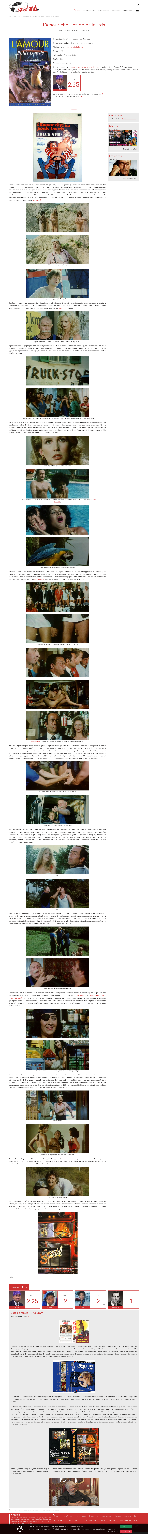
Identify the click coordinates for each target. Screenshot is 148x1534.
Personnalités (89, 11)
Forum (103, 1520)
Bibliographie (73, 1520)
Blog (135, 1516)
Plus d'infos (111, 1531)
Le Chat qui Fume (128, 119)
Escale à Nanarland (89, 1520)
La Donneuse (94, 995)
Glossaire (116, 11)
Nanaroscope (106, 1516)
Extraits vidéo (103, 11)
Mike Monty (94, 67)
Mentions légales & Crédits (128, 1520)
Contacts (112, 1520)
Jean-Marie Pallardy (74, 47)
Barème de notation (19, 1316)
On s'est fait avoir (67, 1516)
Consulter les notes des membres (67, 96)
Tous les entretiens (129, 178)
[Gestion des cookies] (20, 1529)
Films (78, 11)
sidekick (36, 200)
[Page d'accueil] (10, 16)
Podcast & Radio (59, 1520)
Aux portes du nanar (24, 16)
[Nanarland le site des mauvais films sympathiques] (24, 7)
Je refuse (127, 1531)
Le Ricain (80, 995)
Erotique (35, 16)
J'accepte (126, 1527)
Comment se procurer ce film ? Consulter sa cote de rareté (77, 94)
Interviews (127, 11)
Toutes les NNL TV (129, 149)
